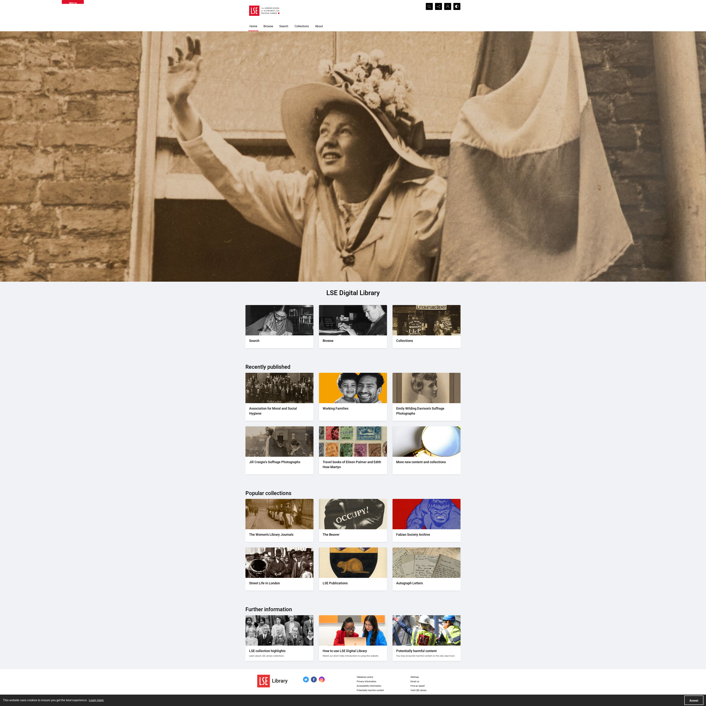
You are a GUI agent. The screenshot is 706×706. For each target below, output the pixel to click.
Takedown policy (365, 677)
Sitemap (415, 677)
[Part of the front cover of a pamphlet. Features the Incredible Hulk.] (427, 514)
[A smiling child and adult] (353, 388)
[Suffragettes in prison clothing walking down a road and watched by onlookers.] (279, 514)
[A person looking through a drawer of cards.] (353, 320)
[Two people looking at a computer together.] (353, 630)
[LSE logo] (264, 11)
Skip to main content (72, 3)
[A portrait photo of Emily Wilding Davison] (427, 388)
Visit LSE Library (419, 690)
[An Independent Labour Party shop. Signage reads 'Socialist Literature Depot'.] (427, 320)
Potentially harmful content (370, 690)
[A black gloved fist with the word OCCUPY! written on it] (353, 514)
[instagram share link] (322, 679)
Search (283, 26)
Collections (302, 26)
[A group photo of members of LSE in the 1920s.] (279, 630)
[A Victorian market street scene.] (279, 562)
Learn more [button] (96, 700)
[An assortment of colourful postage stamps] (353, 441)
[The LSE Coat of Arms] (353, 562)
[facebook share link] (314, 679)
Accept (693, 700)
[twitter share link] (306, 679)
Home (253, 26)
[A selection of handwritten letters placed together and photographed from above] (427, 562)
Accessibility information (369, 686)
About (319, 26)
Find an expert (418, 686)
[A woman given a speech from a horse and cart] (279, 441)
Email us (415, 681)
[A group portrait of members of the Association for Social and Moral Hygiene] (279, 388)
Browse (268, 26)
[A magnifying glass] (427, 441)
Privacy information (366, 681)
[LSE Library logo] (272, 681)
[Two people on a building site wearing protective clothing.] (427, 630)
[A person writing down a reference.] (279, 320)
